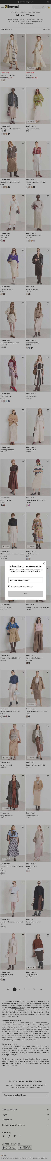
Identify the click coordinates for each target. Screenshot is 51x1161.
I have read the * (22, 586)
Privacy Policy (27, 586)
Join (25, 594)
